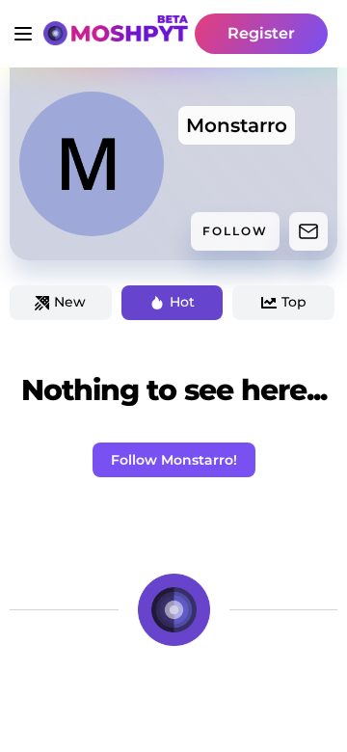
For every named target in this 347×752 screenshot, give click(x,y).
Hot (182, 301)
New (70, 301)
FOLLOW (235, 231)
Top (294, 301)
